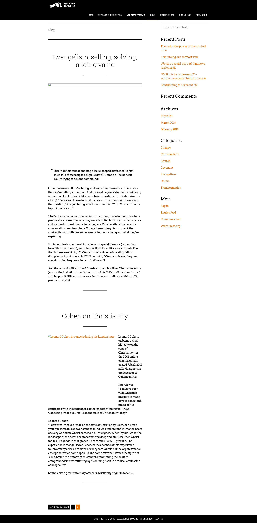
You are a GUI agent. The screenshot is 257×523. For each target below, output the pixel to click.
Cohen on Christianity (95, 316)
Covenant (167, 167)
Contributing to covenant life (179, 85)
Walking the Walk (72, 5)
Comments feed (171, 219)
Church (166, 161)
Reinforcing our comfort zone (180, 57)
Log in (165, 205)
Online (165, 181)
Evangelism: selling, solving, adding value (95, 61)
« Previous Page (59, 507)
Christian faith (170, 154)
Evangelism (168, 174)
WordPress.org (170, 226)
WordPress (147, 519)
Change (166, 147)
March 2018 (168, 122)
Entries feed (168, 212)
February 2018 (170, 129)
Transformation (171, 187)
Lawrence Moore (127, 519)
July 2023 (166, 116)
